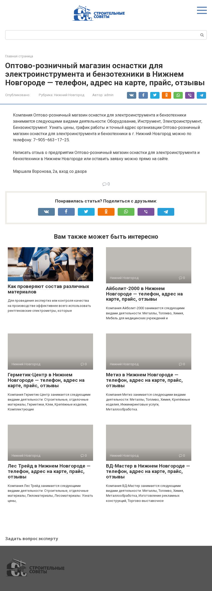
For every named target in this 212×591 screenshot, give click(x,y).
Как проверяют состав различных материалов (48, 289)
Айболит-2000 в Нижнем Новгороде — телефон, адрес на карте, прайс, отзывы (144, 293)
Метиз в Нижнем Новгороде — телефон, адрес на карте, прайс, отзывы (144, 380)
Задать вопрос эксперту (31, 538)
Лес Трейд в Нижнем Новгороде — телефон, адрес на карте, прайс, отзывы (49, 471)
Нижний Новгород (69, 95)
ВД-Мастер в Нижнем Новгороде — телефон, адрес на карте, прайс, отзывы (148, 471)
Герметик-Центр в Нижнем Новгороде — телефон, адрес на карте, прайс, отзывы (46, 380)
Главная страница (19, 56)
